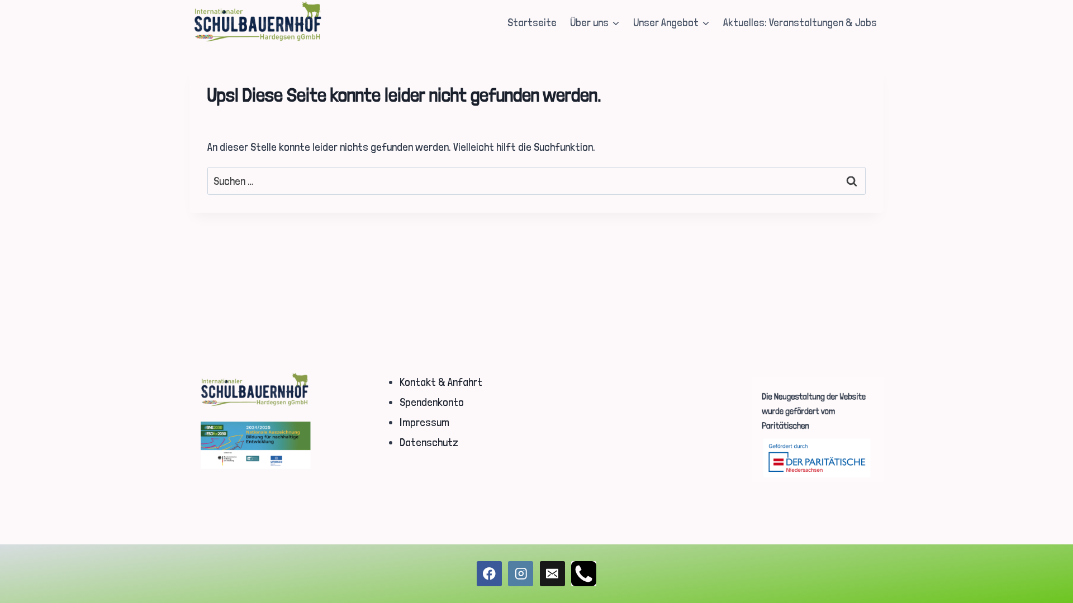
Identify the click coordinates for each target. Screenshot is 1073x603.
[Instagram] (520, 573)
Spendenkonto (432, 402)
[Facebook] (489, 573)
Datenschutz (429, 442)
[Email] (552, 573)
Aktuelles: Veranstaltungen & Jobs (800, 22)
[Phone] (583, 573)
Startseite (532, 22)
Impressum (424, 422)
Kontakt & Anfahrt (441, 382)
